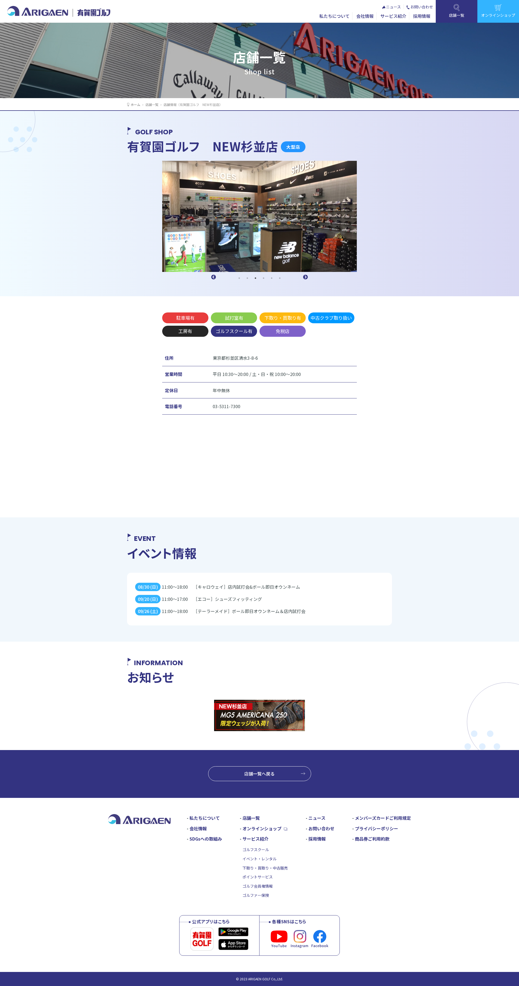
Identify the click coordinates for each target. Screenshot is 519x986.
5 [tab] (271, 278)
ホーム (135, 104)
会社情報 (365, 16)
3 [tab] (255, 278)
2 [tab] (247, 278)
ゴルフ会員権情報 (257, 886)
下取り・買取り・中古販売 (265, 868)
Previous (213, 277)
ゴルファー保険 (255, 895)
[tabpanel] (259, 216)
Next (305, 277)
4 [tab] (263, 278)
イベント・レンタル (259, 858)
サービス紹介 (393, 16)
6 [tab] (279, 278)
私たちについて (334, 16)
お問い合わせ (421, 6)
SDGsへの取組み (205, 838)
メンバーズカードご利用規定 (383, 818)
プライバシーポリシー (376, 828)
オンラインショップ (261, 828)
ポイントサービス (257, 877)
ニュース (393, 6)
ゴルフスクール (255, 849)
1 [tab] (239, 278)
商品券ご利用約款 (372, 838)
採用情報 (421, 16)
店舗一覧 (151, 104)
